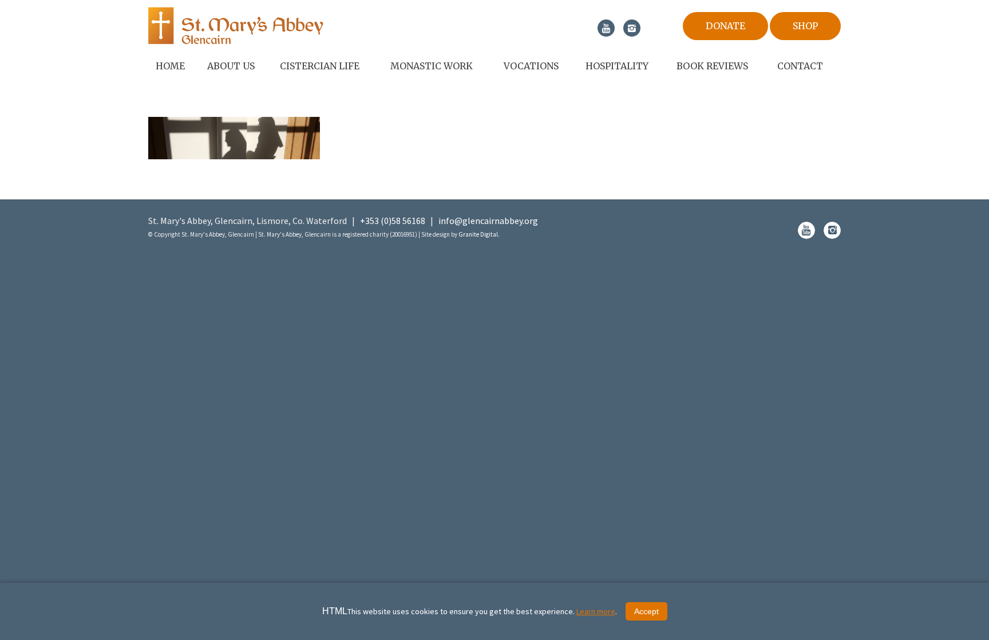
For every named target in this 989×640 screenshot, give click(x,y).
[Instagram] (631, 28)
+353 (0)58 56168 (392, 220)
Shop (805, 26)
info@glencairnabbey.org (488, 220)
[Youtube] (606, 28)
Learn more (595, 611)
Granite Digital (478, 234)
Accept (646, 611)
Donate (725, 26)
